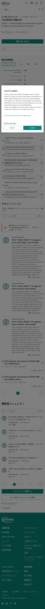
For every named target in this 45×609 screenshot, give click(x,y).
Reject (12, 128)
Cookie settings (9, 123)
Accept (32, 128)
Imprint (28, 116)
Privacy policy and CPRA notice (13, 116)
